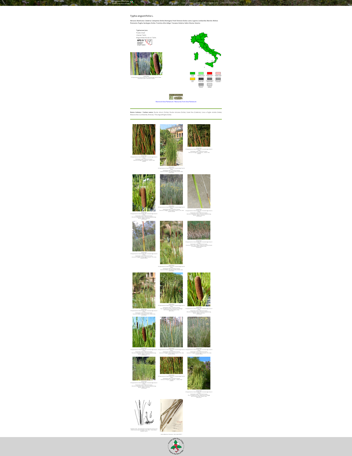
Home (176, 3)
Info (198, 3)
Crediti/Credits (210, 3)
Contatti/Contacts (229, 3)
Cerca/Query (187, 3)
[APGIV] (144, 46)
